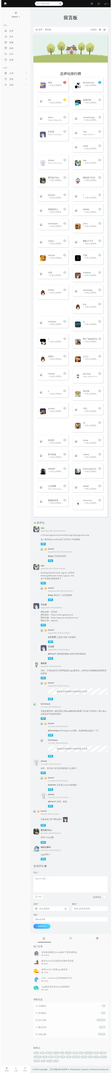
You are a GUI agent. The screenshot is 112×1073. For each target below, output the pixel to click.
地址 (35, 914)
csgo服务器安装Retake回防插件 (55, 986)
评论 (36, 872)
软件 (81, 1053)
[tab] (43, 938)
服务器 (49, 1053)
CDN (62, 1057)
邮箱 (74, 904)
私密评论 (97, 897)
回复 (43, 544)
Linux (56, 1053)
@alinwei (52, 784)
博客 (57, 1057)
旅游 (96, 1053)
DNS (43, 1061)
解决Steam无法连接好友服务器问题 (57, 960)
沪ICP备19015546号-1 (59, 1069)
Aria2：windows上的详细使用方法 (56, 978)
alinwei (44, 761)
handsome (103, 1069)
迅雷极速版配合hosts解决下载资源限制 (59, 952)
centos (68, 1053)
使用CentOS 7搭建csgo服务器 (54, 969)
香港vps (76, 1057)
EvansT (51, 549)
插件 (51, 1057)
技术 (36, 1053)
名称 (36, 904)
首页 (40, 29)
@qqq (50, 556)
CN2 (90, 1057)
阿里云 (103, 1057)
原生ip (84, 1057)
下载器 (103, 1053)
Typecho (37, 1057)
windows (88, 1053)
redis (56, 1061)
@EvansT (52, 653)
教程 (42, 1053)
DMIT (68, 1057)
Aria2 (96, 1057)
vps (62, 1053)
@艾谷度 (52, 637)
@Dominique (53, 730)
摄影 (75, 1053)
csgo (45, 1057)
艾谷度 (44, 604)
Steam (36, 1061)
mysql (49, 1061)
